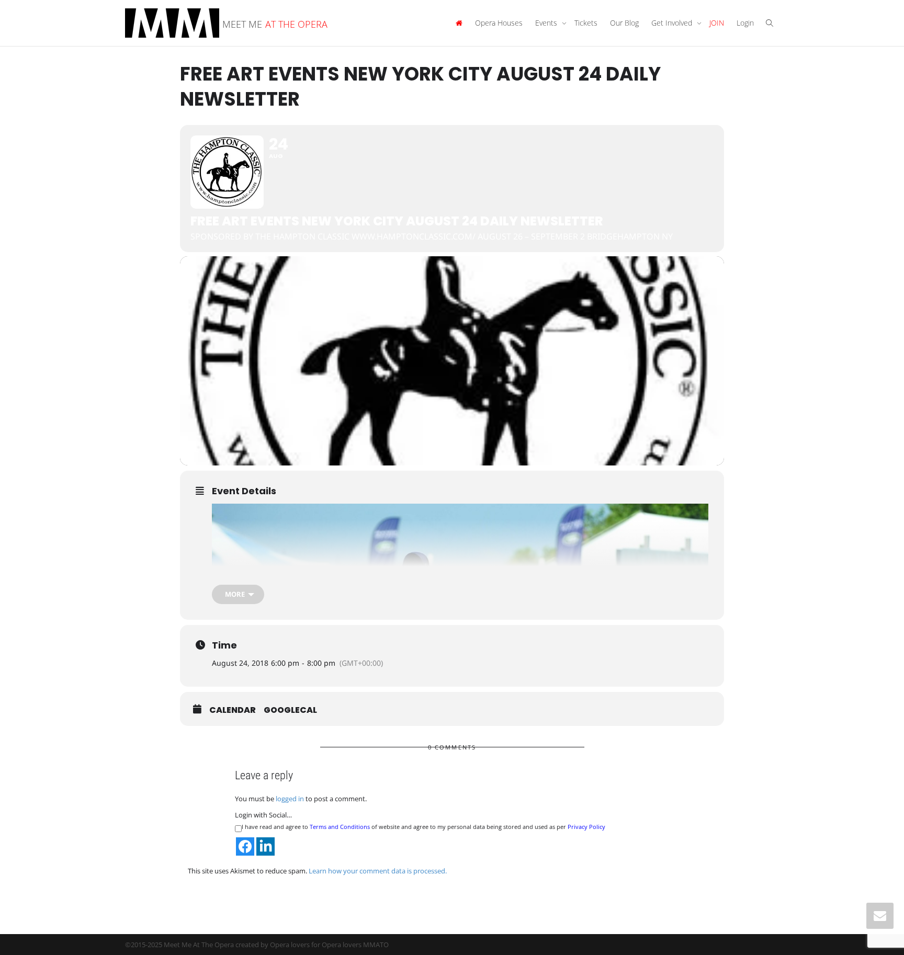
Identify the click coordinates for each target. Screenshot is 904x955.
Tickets (585, 23)
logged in (290, 798)
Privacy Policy (586, 827)
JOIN (716, 23)
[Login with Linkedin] (265, 846)
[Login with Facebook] (245, 846)
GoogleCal (290, 710)
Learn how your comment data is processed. (378, 871)
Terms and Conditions (340, 827)
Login (745, 23)
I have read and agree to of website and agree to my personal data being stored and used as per (423, 827)
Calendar (232, 710)
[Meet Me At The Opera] (458, 23)
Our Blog (624, 23)
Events (547, 23)
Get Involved (672, 23)
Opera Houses (499, 23)
